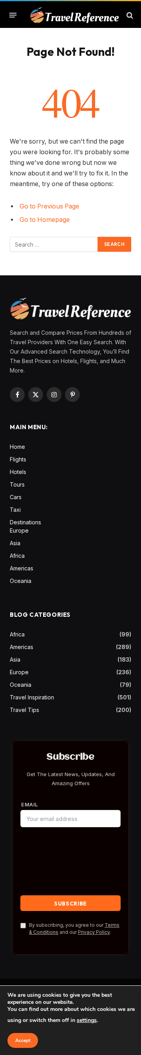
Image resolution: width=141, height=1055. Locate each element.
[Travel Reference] (74, 15)
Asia (15, 543)
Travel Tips (24, 709)
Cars (16, 497)
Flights (18, 459)
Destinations (25, 522)
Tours (17, 484)
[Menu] (12, 15)
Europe (19, 530)
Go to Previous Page (49, 206)
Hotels (18, 471)
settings (87, 1020)
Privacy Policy (94, 932)
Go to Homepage (45, 219)
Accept (22, 1040)
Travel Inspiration (32, 697)
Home (17, 446)
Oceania (20, 580)
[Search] (129, 15)
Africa (17, 555)
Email (29, 805)
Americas (21, 568)
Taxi (15, 509)
